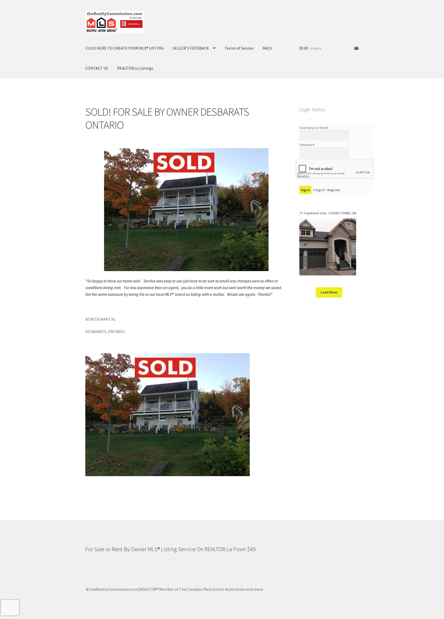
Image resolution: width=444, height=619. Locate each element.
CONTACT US (96, 68)
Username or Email (313, 127)
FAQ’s (267, 48)
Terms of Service (239, 48)
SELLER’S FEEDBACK (191, 48)
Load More (329, 292)
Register (333, 190)
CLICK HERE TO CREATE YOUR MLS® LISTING (124, 48)
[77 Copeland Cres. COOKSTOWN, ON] (327, 246)
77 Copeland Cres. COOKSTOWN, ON (327, 213)
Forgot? (319, 190)
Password (306, 144)
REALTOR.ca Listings (135, 68)
